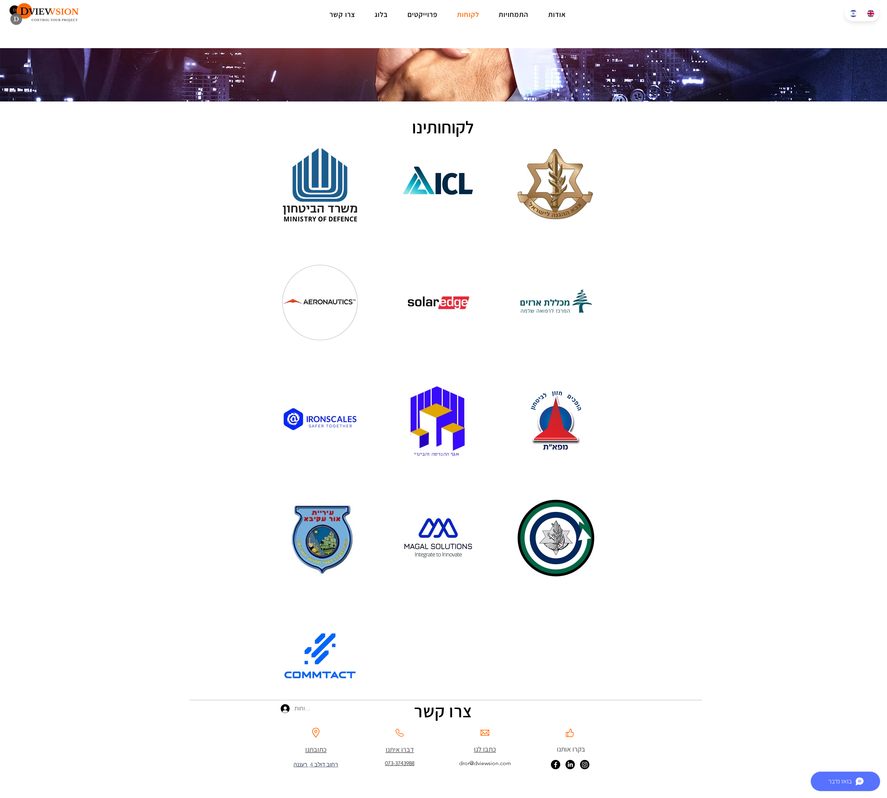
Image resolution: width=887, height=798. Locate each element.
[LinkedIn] (570, 764)
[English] (870, 13)
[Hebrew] (853, 13)
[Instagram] (584, 764)
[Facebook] (555, 764)
